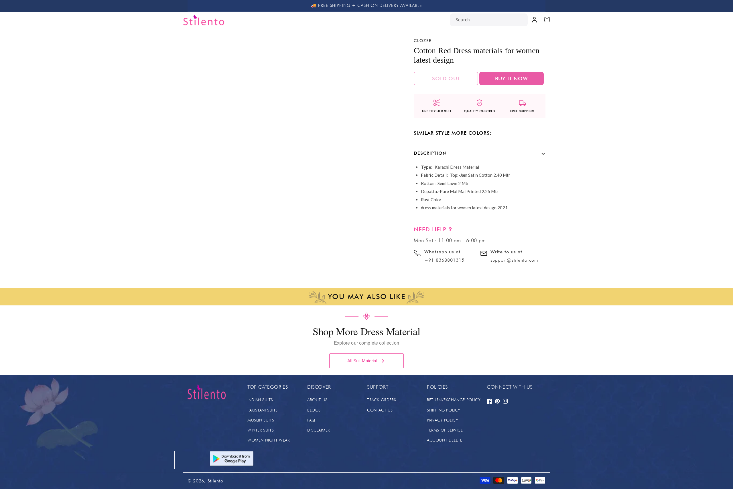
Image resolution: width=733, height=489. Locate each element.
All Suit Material (362, 360)
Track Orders (381, 399)
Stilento (215, 481)
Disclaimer (318, 430)
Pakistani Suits (262, 410)
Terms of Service (445, 430)
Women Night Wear (268, 440)
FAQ (311, 420)
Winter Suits (260, 430)
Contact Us (380, 410)
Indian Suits (260, 399)
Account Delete (444, 440)
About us (317, 399)
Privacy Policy (442, 420)
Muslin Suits (260, 420)
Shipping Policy (443, 410)
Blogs (314, 410)
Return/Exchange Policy (453, 399)
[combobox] (489, 19)
